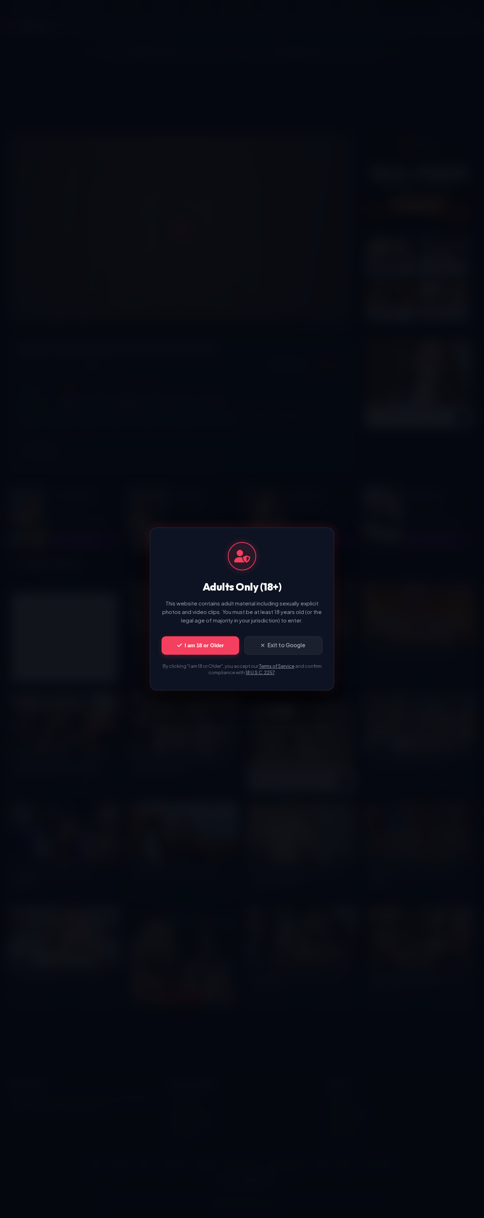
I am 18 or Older (204, 645)
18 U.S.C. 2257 (260, 672)
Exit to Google (286, 645)
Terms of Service (276, 666)
